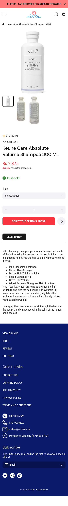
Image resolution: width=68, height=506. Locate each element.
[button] (64, 14)
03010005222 (16, 416)
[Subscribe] (61, 464)
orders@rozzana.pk (19, 429)
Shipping (6, 168)
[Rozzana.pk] (34, 14)
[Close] (64, 4)
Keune (14, 142)
